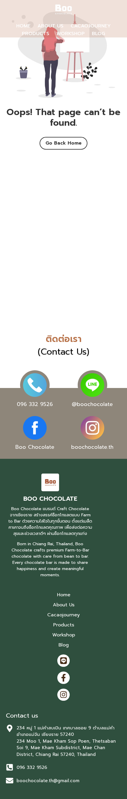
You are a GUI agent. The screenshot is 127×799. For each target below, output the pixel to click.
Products (35, 33)
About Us (51, 26)
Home (23, 26)
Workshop (70, 33)
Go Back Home (63, 143)
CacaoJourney (91, 26)
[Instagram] (63, 695)
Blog (98, 33)
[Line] (63, 660)
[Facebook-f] (63, 678)
